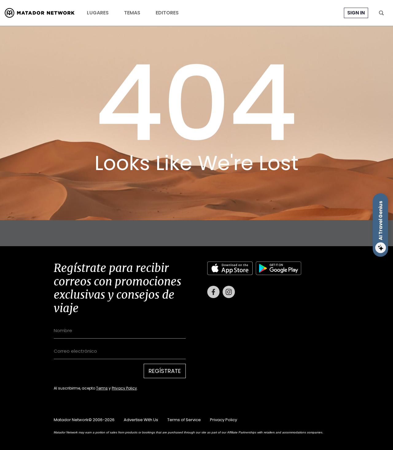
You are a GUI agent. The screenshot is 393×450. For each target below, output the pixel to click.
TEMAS (132, 13)
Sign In (356, 12)
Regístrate (165, 371)
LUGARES (98, 13)
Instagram (229, 292)
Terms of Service (184, 420)
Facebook (213, 292)
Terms (102, 388)
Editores (167, 13)
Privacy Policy (124, 388)
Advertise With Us (141, 420)
